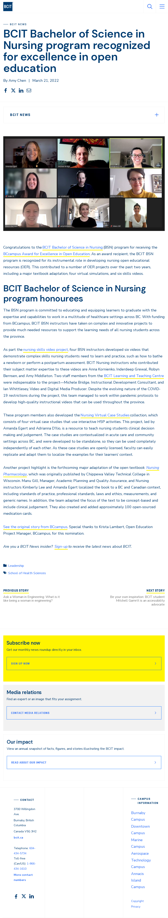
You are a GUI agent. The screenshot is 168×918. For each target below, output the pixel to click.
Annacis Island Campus (138, 880)
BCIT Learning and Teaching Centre (134, 375)
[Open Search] (149, 6)
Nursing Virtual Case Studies (105, 415)
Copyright (137, 901)
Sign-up (61, 546)
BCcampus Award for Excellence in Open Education (46, 253)
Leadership (16, 566)
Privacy (135, 907)
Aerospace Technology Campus (141, 860)
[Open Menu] (162, 6)
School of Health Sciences (27, 573)
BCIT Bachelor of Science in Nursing (72, 247)
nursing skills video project (45, 349)
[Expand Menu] (156, 114)
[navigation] (10, 6)
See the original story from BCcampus (35, 526)
